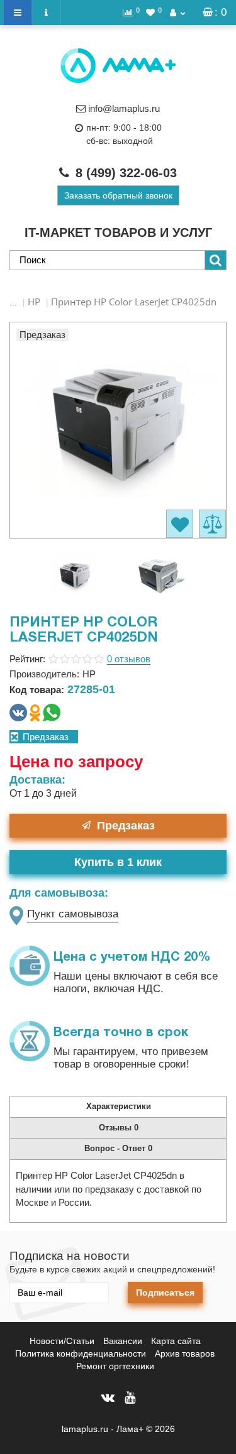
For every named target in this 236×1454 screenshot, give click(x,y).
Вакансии (122, 1341)
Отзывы (118, 1127)
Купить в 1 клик (118, 862)
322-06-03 (126, 173)
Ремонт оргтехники (115, 1366)
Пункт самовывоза (72, 914)
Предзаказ (126, 825)
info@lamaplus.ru (124, 108)
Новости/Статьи (62, 1341)
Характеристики (118, 1106)
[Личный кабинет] (177, 12)
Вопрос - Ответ (118, 1148)
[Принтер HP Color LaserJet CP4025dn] (75, 575)
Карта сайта (176, 1341)
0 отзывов (128, 658)
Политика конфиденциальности (80, 1353)
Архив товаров (185, 1353)
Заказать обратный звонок (118, 195)
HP (34, 301)
